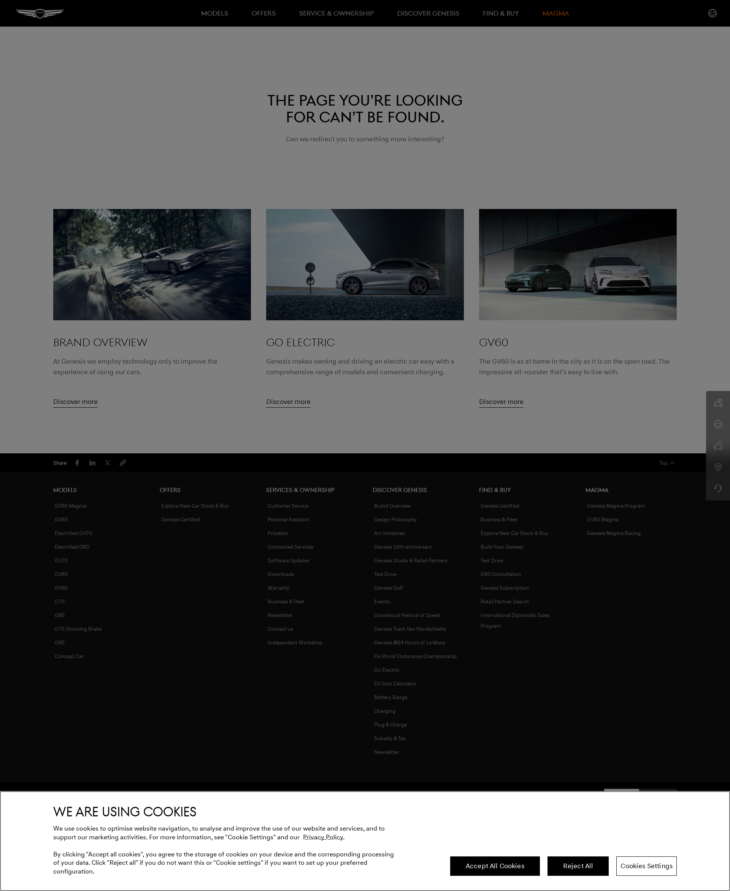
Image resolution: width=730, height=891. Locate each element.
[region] (365, 841)
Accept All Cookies (495, 866)
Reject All (578, 866)
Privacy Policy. (324, 837)
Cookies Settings (646, 866)
